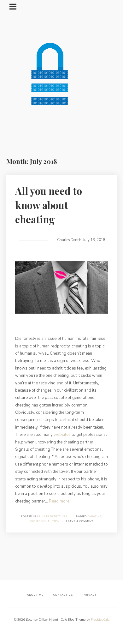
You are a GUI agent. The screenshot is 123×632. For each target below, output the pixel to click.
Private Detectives (52, 516)
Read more (59, 501)
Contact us (63, 595)
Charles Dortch (69, 240)
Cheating (95, 516)
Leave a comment (79, 521)
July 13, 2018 (94, 240)
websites (62, 434)
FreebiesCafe (100, 619)
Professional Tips (44, 521)
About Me (35, 595)
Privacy (90, 595)
